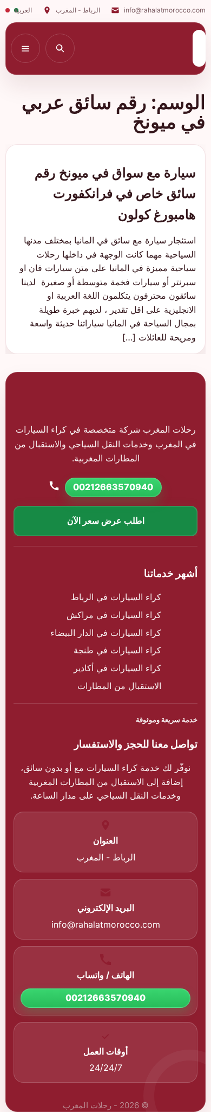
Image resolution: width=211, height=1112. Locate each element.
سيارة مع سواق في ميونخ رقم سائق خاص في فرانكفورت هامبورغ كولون (115, 193)
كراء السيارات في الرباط (116, 597)
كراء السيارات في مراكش (114, 614)
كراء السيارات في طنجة (117, 650)
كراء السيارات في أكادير (117, 668)
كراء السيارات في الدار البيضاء (105, 632)
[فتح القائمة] (25, 48)
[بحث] (60, 48)
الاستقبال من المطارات (119, 685)
